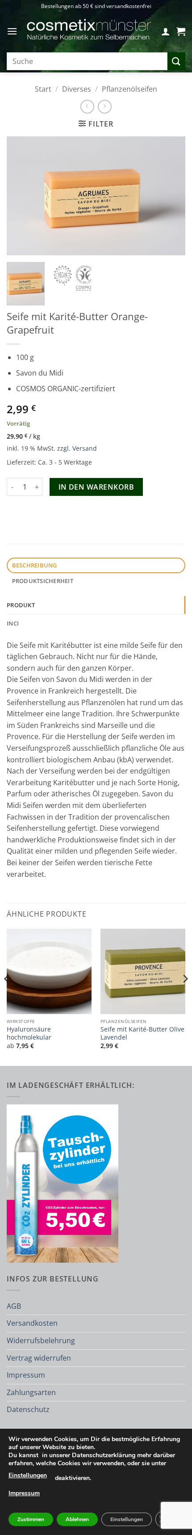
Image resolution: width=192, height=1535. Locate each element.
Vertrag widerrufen (39, 1358)
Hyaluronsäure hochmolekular (29, 1033)
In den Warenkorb (96, 487)
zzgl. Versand (77, 448)
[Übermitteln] (176, 61)
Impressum (26, 1375)
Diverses (76, 89)
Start (43, 89)
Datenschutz (28, 1409)
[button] (12, 31)
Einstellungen (27, 1475)
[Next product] (87, 107)
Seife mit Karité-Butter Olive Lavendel (142, 1033)
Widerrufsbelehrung (41, 1340)
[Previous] (21, 196)
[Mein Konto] (165, 31)
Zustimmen (30, 1519)
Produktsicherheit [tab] (42, 581)
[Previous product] (105, 107)
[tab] (96, 605)
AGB (14, 1306)
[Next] (171, 196)
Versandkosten (32, 1323)
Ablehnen (77, 1519)
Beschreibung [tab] (34, 565)
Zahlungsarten (31, 1392)
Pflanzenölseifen (129, 89)
